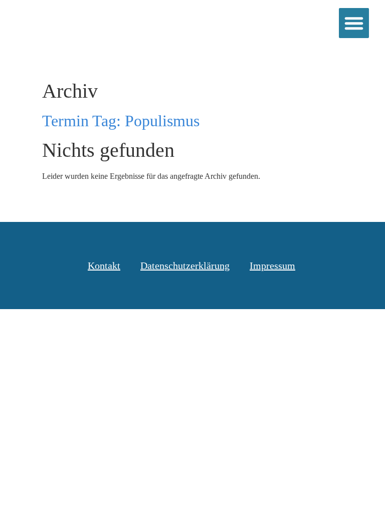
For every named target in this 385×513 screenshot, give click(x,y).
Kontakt (104, 265)
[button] (354, 23)
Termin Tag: (121, 121)
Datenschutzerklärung (185, 265)
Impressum (272, 265)
